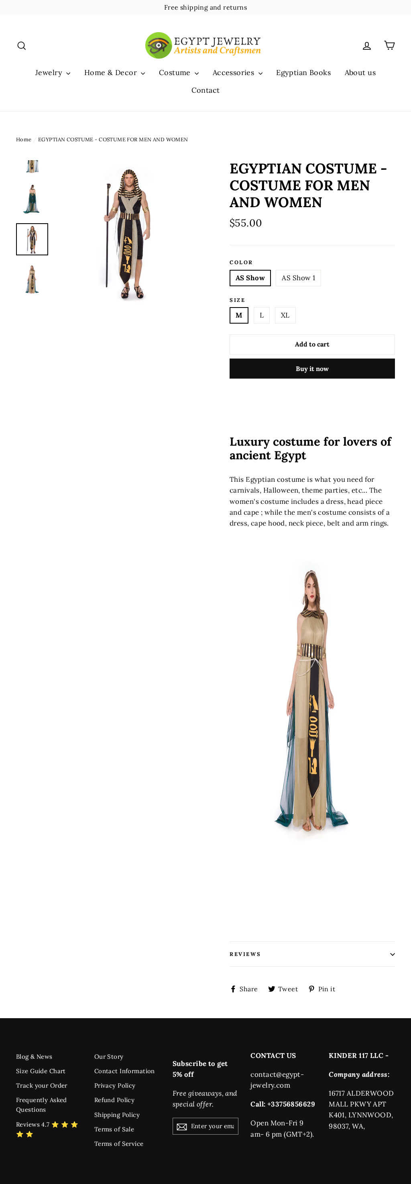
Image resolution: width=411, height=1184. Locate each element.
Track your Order (41, 1085)
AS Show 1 (298, 277)
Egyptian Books (303, 72)
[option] (127, 232)
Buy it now (312, 369)
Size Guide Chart (41, 1071)
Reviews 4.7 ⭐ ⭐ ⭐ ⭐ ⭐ (47, 1129)
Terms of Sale (114, 1129)
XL (285, 315)
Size (237, 300)
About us (360, 72)
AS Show (250, 277)
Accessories (234, 72)
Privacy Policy (115, 1085)
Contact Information (124, 1071)
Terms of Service (119, 1143)
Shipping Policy (117, 1115)
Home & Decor (111, 72)
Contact (205, 90)
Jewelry (49, 72)
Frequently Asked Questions (41, 1104)
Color (241, 262)
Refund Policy (114, 1100)
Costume (176, 72)
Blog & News (34, 1056)
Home (24, 139)
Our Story (109, 1056)
